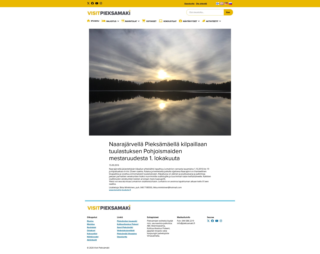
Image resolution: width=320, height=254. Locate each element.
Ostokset (151, 21)
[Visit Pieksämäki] (109, 12)
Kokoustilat (170, 21)
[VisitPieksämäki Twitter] (89, 3)
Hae (228, 12)
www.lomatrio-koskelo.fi (120, 190)
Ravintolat (131, 21)
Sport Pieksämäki (125, 227)
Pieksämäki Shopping (127, 233)
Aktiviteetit (212, 21)
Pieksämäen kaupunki (127, 221)
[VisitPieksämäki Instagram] (101, 3)
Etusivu (95, 21)
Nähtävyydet (190, 21)
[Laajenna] (118, 21)
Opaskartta (189, 3)
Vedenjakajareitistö (125, 230)
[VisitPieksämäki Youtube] (97, 3)
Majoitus (111, 21)
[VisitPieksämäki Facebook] (93, 3)
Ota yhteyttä (201, 3)
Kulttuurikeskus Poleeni (127, 224)
